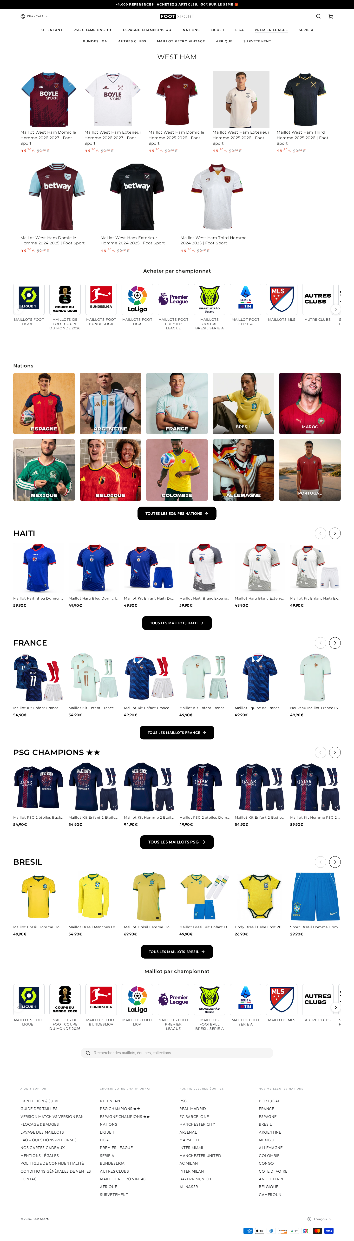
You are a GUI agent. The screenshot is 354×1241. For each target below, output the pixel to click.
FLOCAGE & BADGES (39, 1124)
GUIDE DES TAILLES (38, 1108)
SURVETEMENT (114, 1194)
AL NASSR (188, 1186)
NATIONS (108, 1124)
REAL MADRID (192, 1108)
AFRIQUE (108, 1186)
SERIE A (107, 1155)
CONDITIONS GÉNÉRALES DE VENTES (55, 1171)
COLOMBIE (269, 1155)
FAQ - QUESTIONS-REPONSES (48, 1139)
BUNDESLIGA (112, 1163)
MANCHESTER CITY (197, 1124)
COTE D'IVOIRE (273, 1171)
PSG (183, 1100)
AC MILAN (188, 1163)
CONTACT (29, 1178)
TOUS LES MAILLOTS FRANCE (174, 732)
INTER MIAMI (191, 1147)
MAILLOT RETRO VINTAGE (124, 1178)
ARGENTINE (270, 1132)
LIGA (104, 1139)
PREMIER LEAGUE (116, 1147)
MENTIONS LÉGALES (39, 1155)
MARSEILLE (189, 1139)
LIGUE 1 (107, 1132)
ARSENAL (188, 1132)
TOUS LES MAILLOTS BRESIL (174, 951)
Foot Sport (40, 1219)
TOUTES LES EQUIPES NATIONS (173, 513)
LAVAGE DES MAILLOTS (42, 1132)
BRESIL (265, 1124)
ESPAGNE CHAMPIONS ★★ (125, 1116)
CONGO (266, 1163)
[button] (318, 16)
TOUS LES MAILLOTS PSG (173, 841)
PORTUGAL (269, 1100)
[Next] (336, 309)
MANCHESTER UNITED (200, 1155)
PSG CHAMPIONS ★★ (120, 1108)
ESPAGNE (267, 1116)
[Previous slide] (320, 533)
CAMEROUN (270, 1194)
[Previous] (18, 309)
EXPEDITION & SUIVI (39, 1100)
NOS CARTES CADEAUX (42, 1147)
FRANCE (266, 1108)
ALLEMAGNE (270, 1147)
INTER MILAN (191, 1171)
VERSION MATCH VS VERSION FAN (52, 1116)
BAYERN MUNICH (195, 1178)
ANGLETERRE (271, 1178)
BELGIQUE (268, 1186)
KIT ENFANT (111, 1100)
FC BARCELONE (194, 1116)
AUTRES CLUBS (114, 1171)
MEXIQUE (268, 1139)
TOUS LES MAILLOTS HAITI (174, 623)
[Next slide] (335, 533)
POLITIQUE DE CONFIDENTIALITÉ (52, 1163)
